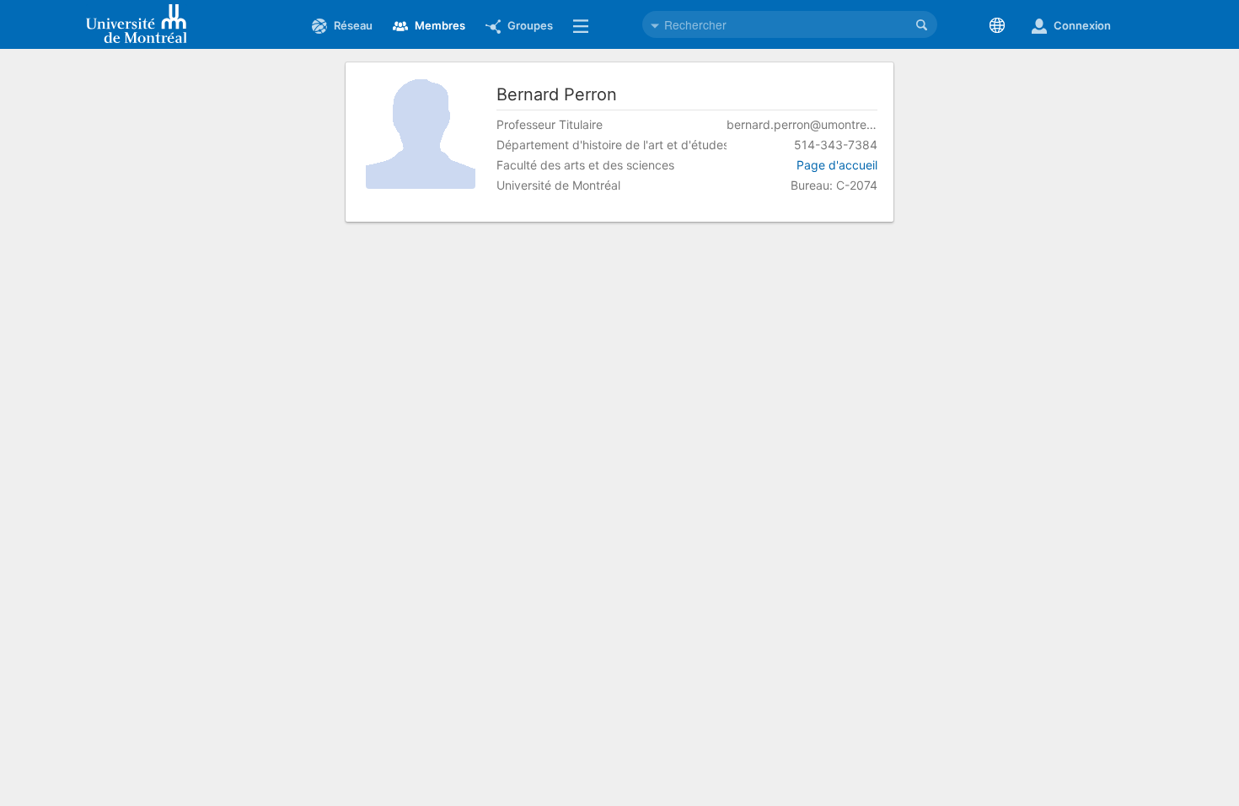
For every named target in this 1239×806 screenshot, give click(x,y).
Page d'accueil (836, 165)
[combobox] (789, 24)
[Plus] (584, 25)
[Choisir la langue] (1000, 25)
